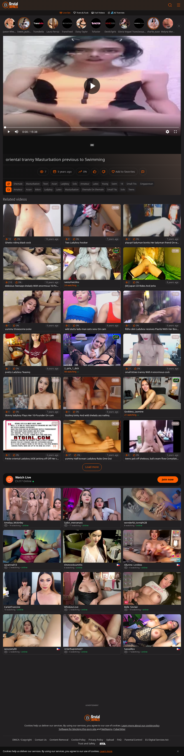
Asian (29, 189)
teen (45, 183)
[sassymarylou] (92, 267)
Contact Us (41, 739)
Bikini (38, 189)
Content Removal (59, 739)
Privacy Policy (96, 739)
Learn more (106, 751)
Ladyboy (48, 189)
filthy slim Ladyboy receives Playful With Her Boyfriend (152, 329)
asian (54, 183)
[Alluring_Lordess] (152, 550)
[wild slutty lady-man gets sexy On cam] (92, 311)
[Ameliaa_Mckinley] (32, 508)
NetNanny (106, 729)
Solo (123, 189)
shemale (18, 183)
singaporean (146, 183)
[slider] (92, 127)
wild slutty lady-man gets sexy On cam (85, 329)
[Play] (92, 86)
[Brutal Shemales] (10, 5)
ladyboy (65, 183)
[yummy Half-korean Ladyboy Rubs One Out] (92, 440)
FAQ (119, 739)
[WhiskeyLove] (92, 592)
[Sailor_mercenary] (92, 508)
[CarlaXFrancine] (32, 592)
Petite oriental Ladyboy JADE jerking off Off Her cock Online (31, 458)
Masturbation (72, 189)
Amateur (18, 189)
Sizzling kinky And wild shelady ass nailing (87, 415)
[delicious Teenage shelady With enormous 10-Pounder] (32, 267)
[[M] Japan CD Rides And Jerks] (152, 267)
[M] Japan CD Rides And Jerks (140, 286)
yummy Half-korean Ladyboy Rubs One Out (88, 458)
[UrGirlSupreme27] (92, 634)
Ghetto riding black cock (18, 242)
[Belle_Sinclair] (152, 592)
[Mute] (16, 131)
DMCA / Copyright (22, 739)
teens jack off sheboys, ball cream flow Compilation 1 (151, 458)
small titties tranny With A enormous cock (147, 372)
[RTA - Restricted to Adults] (102, 744)
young (105, 183)
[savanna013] (32, 550)
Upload (110, 739)
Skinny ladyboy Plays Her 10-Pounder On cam (29, 415)
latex (95, 183)
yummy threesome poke (18, 329)
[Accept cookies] (178, 751)
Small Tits (112, 189)
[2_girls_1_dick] (92, 354)
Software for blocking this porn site (78, 729)
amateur (84, 183)
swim (114, 183)
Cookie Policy (78, 739)
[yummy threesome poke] (32, 311)
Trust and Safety (86, 743)
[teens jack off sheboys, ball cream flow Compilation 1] (152, 440)
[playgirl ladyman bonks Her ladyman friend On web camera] (152, 224)
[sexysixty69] (32, 634)
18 (122, 183)
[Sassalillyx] (152, 634)
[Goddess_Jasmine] (152, 397)
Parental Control (133, 739)
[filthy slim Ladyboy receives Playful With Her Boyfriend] (152, 311)
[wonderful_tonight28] (152, 508)
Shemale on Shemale (93, 189)
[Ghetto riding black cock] (32, 224)
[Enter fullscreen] (175, 131)
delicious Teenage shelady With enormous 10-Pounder (31, 286)
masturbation (33, 183)
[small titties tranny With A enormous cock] (152, 354)
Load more (92, 467)
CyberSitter (119, 729)
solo (75, 183)
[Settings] (167, 131)
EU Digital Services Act (157, 739)
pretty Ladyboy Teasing (17, 372)
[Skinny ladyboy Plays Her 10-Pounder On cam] (32, 397)
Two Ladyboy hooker (76, 242)
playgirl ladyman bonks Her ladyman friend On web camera (151, 242)
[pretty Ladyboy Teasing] (32, 354)
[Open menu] (178, 5)
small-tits (132, 183)
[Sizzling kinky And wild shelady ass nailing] (92, 397)
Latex (58, 189)
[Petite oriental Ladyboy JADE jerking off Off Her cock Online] (32, 440)
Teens (131, 189)
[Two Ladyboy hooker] (92, 224)
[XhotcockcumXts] (92, 550)
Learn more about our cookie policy (140, 725)
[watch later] (7, 208)
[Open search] (170, 5)
